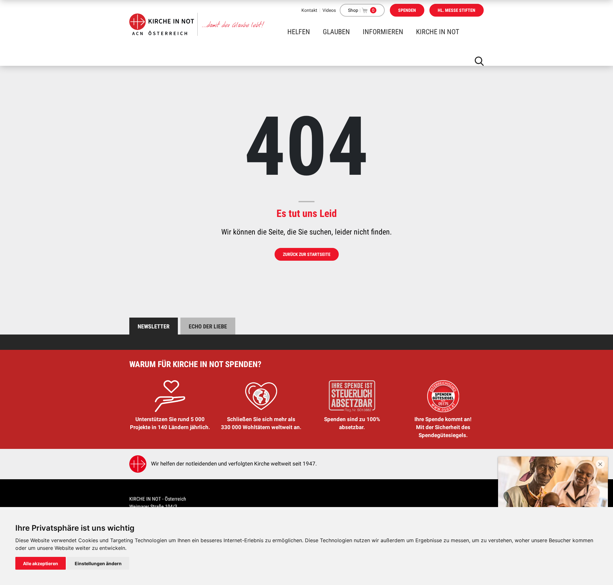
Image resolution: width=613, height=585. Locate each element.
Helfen (298, 32)
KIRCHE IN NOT (437, 32)
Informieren (383, 32)
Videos (329, 10)
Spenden (407, 10)
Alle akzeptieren (40, 563)
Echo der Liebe (208, 326)
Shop (353, 10)
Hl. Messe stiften (456, 10)
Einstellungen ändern (98, 563)
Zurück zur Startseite (306, 254)
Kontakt (309, 10)
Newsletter (154, 326)
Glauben (336, 32)
